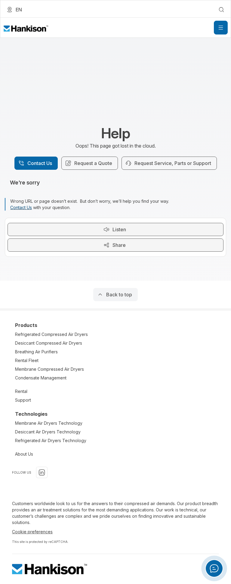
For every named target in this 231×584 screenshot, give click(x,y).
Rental (21, 391)
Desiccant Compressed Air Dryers (48, 343)
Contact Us (21, 207)
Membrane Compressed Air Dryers (49, 369)
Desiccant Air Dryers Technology (48, 431)
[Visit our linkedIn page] (42, 472)
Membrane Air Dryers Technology (48, 423)
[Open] (221, 27)
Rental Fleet (26, 360)
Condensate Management (40, 377)
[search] (221, 9)
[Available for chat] (214, 568)
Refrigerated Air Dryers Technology (50, 440)
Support (23, 400)
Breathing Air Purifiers (36, 351)
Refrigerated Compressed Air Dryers (51, 334)
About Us (24, 454)
